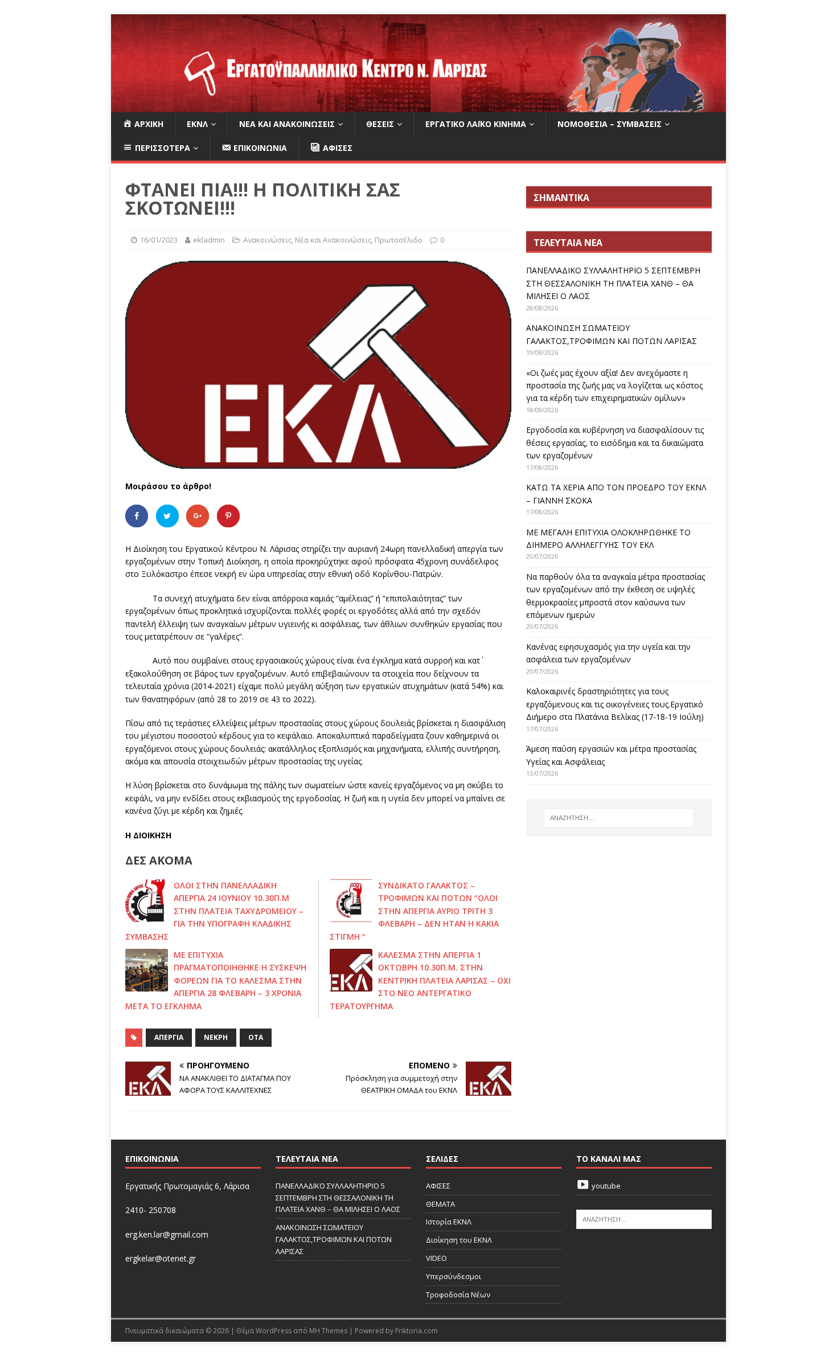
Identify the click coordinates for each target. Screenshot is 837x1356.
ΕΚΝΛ (197, 123)
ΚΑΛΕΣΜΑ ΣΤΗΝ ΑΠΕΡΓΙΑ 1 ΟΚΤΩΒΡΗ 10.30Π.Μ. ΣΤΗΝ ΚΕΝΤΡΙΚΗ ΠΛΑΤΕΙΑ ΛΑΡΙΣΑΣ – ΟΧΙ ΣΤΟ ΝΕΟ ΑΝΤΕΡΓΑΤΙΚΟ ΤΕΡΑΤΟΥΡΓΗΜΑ (420, 980)
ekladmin (209, 240)
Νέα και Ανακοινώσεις (287, 123)
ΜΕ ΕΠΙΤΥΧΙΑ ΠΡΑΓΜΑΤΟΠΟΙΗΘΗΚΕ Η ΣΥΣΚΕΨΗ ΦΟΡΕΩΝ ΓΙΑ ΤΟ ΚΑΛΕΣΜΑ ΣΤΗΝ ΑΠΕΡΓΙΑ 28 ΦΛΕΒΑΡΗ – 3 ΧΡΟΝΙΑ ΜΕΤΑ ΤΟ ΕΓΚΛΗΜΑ (215, 980)
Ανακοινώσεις (267, 240)
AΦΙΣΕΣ (438, 1186)
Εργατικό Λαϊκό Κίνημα (475, 123)
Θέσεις (380, 123)
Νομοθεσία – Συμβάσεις (609, 123)
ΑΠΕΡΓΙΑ (168, 1037)
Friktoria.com (416, 1330)
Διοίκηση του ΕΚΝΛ (459, 1240)
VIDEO (436, 1258)
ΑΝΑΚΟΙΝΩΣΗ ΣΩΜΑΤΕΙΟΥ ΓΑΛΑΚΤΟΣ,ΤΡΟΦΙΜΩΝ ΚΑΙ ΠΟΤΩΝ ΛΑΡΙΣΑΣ (334, 1239)
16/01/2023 (159, 240)
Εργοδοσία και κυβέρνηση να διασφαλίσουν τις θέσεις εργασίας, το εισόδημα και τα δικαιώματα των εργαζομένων (615, 442)
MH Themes (328, 1330)
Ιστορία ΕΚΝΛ (448, 1221)
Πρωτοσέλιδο (398, 240)
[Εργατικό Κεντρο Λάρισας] (418, 105)
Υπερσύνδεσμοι (453, 1276)
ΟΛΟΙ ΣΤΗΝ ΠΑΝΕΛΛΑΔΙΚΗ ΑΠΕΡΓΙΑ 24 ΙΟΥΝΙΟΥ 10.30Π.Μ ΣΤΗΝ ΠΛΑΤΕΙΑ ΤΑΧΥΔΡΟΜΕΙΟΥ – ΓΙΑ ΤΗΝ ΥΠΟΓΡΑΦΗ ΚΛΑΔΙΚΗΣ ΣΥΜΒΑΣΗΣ (214, 911)
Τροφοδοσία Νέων (458, 1294)
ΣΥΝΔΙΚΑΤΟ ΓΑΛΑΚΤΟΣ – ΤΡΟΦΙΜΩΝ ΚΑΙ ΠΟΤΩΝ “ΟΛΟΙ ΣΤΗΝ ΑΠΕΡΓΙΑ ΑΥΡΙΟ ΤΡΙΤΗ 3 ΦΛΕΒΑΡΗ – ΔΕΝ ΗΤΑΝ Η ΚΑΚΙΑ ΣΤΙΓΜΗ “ (414, 911)
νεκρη (216, 1037)
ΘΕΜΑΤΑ (440, 1204)
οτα (255, 1037)
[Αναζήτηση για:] (619, 817)
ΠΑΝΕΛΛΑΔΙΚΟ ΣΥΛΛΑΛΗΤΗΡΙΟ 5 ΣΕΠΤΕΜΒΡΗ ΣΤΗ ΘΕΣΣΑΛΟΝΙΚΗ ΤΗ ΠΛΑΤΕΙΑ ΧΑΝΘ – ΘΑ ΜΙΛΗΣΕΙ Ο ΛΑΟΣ (613, 283)
